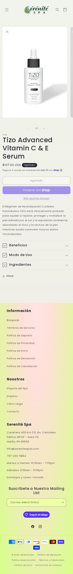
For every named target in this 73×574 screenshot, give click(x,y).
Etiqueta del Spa (17, 388)
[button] (7, 9)
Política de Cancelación (22, 366)
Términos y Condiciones (51, 560)
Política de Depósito (19, 335)
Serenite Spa (27, 554)
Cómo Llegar (15, 404)
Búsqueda (13, 320)
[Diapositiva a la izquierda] (29, 128)
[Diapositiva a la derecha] (44, 128)
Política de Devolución (21, 358)
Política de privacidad (23, 560)
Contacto (13, 411)
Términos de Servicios (21, 328)
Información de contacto (48, 565)
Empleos (12, 396)
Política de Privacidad (20, 343)
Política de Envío (17, 350)
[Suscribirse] (62, 502)
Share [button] (10, 276)
